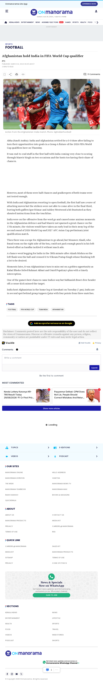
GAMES (68, 22)
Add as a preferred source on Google (53, 323)
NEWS (38, 22)
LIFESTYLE (56, 618)
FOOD (7, 629)
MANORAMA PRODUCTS (15, 520)
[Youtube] (17, 674)
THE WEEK (9, 483)
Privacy (9, 526)
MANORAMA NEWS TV (61, 483)
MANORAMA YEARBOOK (15, 489)
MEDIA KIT (56, 520)
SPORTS (75, 22)
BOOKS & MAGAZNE (60, 495)
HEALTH (83, 22)
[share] (10, 74)
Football (14, 47)
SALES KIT (56, 546)
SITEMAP (9, 557)
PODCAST (9, 640)
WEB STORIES (58, 635)
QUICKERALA (10, 500)
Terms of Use (11, 531)
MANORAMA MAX (59, 489)
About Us (9, 515)
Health (8, 623)
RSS (53, 531)
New (61, 22)
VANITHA (56, 478)
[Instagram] (12, 674)
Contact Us (58, 515)
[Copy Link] (23, 74)
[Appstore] (32, 662)
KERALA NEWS (14, 22)
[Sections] (7, 11)
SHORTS (55, 640)
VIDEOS (8, 635)
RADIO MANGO (11, 495)
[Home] (5, 22)
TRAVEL (55, 629)
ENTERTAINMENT (27, 22)
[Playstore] (14, 662)
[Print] (16, 74)
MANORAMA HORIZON (15, 478)
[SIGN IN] (96, 11)
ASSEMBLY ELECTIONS (52, 22)
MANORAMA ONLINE (14, 472)
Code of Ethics (59, 563)
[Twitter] (21, 674)
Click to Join (51, 595)
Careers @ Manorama (62, 526)
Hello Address (59, 472)
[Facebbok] (7, 674)
